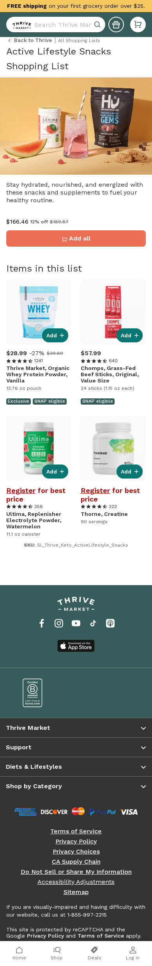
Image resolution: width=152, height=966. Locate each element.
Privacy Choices (76, 852)
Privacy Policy (76, 841)
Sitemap (76, 892)
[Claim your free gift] (116, 24)
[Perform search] (20, 24)
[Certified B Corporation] (44, 693)
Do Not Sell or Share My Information (76, 872)
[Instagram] (58, 623)
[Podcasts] (110, 623)
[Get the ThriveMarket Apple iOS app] (76, 646)
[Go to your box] (138, 24)
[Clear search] (98, 24)
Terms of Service (76, 831)
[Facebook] (41, 623)
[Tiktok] (93, 623)
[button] (138, 24)
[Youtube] (76, 623)
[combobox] (55, 24)
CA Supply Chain (76, 862)
